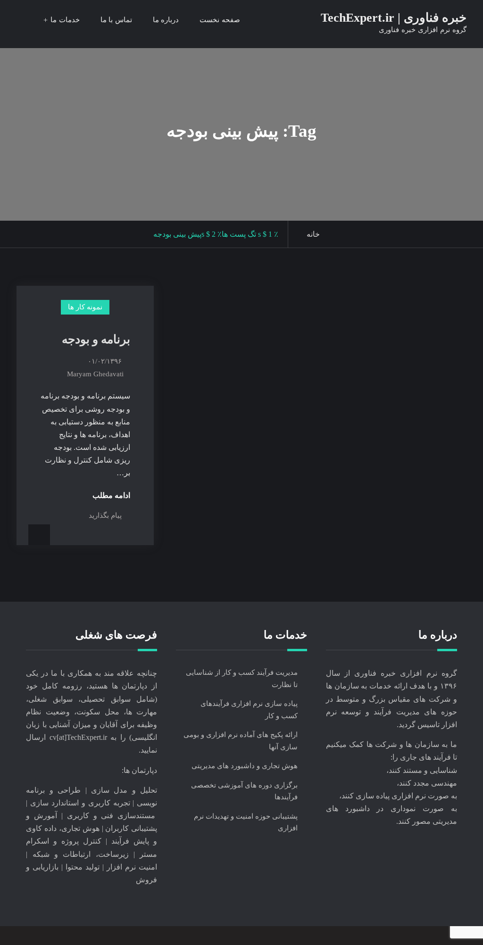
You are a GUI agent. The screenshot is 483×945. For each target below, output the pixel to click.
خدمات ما (65, 20)
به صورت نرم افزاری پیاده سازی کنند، (398, 796)
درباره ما (166, 20)
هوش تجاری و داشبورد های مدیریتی (245, 766)
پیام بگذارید (105, 515)
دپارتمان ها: (139, 770)
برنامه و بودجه (96, 339)
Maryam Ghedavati (95, 374)
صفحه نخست (220, 20)
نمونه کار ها (85, 307)
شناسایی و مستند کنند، (421, 770)
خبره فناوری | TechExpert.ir (393, 18)
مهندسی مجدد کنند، (427, 783)
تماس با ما (116, 20)
